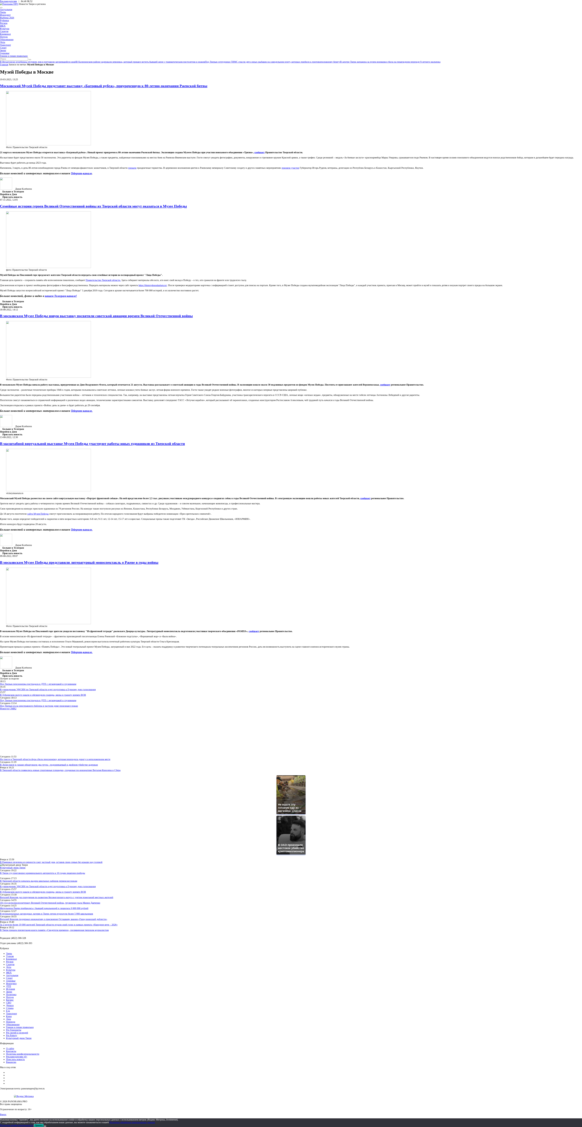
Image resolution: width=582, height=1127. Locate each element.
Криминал (5, 34)
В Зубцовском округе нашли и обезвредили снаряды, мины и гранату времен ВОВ (43, 695)
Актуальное (6, 9)
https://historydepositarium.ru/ (153, 285)
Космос (10, 1000)
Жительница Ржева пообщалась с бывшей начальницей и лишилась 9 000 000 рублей (44, 908)
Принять (39, 1125)
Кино (9, 1016)
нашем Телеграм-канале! (61, 296)
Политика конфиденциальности (22, 1054)
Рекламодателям (8, 1)
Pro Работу (11, 1035)
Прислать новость (15, 1059)
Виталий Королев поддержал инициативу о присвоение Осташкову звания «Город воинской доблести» (53, 919)
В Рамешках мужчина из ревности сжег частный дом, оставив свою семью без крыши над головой (51, 862)
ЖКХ (3, 26)
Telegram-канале (81, 173)
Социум (4, 31)
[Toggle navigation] (1, 7)
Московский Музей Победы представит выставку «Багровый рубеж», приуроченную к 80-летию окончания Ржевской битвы (103, 86)
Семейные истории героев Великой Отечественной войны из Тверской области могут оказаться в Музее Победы (93, 206)
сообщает (259, 152)
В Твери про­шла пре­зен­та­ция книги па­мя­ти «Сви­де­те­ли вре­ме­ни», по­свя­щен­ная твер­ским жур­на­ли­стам (54, 930)
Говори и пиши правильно (14, 56)
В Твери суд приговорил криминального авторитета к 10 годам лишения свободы (42, 873)
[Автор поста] (6, 189)
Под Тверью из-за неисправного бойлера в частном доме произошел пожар (39, 706)
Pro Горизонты (13, 1030)
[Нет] (45, 1126)
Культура (4, 28)
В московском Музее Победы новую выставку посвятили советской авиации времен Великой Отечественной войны (96, 316)
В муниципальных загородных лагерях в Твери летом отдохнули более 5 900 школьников (46, 913)
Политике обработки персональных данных (132, 1122)
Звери (3, 50)
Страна (9, 1008)
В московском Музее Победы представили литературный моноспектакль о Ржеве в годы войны (79, 562)
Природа (10, 1021)
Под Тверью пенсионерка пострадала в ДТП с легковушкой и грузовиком (38, 684)
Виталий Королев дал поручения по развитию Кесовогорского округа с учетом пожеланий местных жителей (56, 897)
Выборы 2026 (7, 17)
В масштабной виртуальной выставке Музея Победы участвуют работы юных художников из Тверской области (92, 444)
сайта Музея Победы (38, 514)
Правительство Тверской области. (103, 280)
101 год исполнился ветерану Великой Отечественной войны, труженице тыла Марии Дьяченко (50, 903)
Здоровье (4, 53)
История (10, 989)
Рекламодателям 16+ (16, 1056)
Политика (11, 994)
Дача (8, 1019)
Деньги (10, 1005)
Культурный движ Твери (19, 1038)
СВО (8, 1002)
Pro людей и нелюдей (17, 1032)
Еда (8, 1011)
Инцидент (5, 15)
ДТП (8, 986)
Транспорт (5, 45)
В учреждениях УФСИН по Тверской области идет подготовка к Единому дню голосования (48, 689)
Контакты (11, 1051)
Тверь (3, 12)
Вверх (3, 1114)
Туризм (10, 956)
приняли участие (290, 168)
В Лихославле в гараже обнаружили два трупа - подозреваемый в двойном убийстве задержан (49, 764)
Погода (4, 37)
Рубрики (4, 20)
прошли (132, 168)
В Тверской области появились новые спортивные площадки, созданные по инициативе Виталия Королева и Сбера (60, 770)
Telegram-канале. (82, 410)
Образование (6, 39)
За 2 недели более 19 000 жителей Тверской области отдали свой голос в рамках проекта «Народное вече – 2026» (59, 924)
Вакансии (11, 1062)
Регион (3, 23)
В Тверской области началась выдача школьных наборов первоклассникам (38, 881)
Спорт (3, 47)
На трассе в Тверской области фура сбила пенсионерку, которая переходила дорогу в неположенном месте (55, 759)
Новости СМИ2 (8, 708)
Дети (2, 42)
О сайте (10, 1048)
